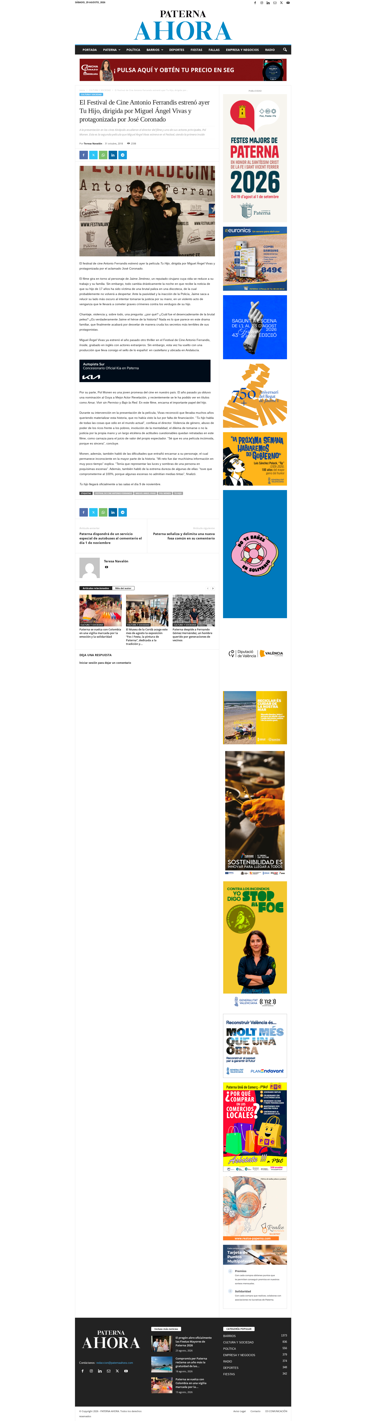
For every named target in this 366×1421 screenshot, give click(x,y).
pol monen (165, 493)
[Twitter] (281, 3)
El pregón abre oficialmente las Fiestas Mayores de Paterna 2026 (194, 1341)
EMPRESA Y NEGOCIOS (242, 50)
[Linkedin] (268, 3)
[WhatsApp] (103, 155)
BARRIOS (153, 50)
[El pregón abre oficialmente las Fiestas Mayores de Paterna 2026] (161, 1344)
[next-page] (213, 588)
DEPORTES (176, 50)
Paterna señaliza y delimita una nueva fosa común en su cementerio (184, 536)
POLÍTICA (133, 50)
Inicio (82, 90)
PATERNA (110, 50)
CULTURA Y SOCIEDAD (100, 90)
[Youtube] (288, 3)
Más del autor (123, 588)
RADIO (270, 50)
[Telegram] (122, 155)
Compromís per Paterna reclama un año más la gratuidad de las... (191, 1362)
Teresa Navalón (93, 143)
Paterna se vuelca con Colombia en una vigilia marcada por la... (191, 1383)
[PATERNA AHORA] (183, 25)
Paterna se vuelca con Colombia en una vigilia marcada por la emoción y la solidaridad (100, 633)
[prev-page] (208, 588)
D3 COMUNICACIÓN (276, 1411)
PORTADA (90, 50)
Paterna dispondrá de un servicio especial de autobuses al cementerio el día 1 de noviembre (110, 538)
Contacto (256, 1411)
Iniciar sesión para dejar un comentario (105, 662)
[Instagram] (261, 3)
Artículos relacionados (96, 588)
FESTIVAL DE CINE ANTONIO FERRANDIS (113, 493)
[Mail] (274, 3)
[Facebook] (255, 3)
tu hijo (178, 493)
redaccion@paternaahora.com (114, 1362)
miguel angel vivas (146, 493)
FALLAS (214, 50)
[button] (285, 49)
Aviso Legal (239, 1411)
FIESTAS (196, 50)
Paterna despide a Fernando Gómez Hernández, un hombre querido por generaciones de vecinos (192, 634)
